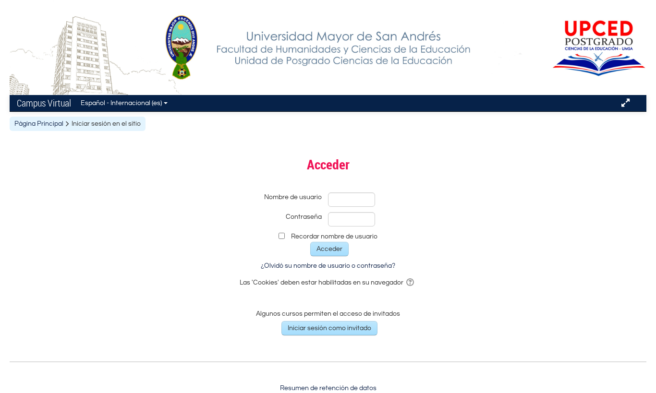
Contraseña (304, 217)
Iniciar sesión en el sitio (106, 123)
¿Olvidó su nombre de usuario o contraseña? (328, 265)
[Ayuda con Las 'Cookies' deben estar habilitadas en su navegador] (411, 282)
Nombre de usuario (293, 197)
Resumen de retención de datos (328, 388)
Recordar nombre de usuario (334, 236)
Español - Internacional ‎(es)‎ (121, 103)
